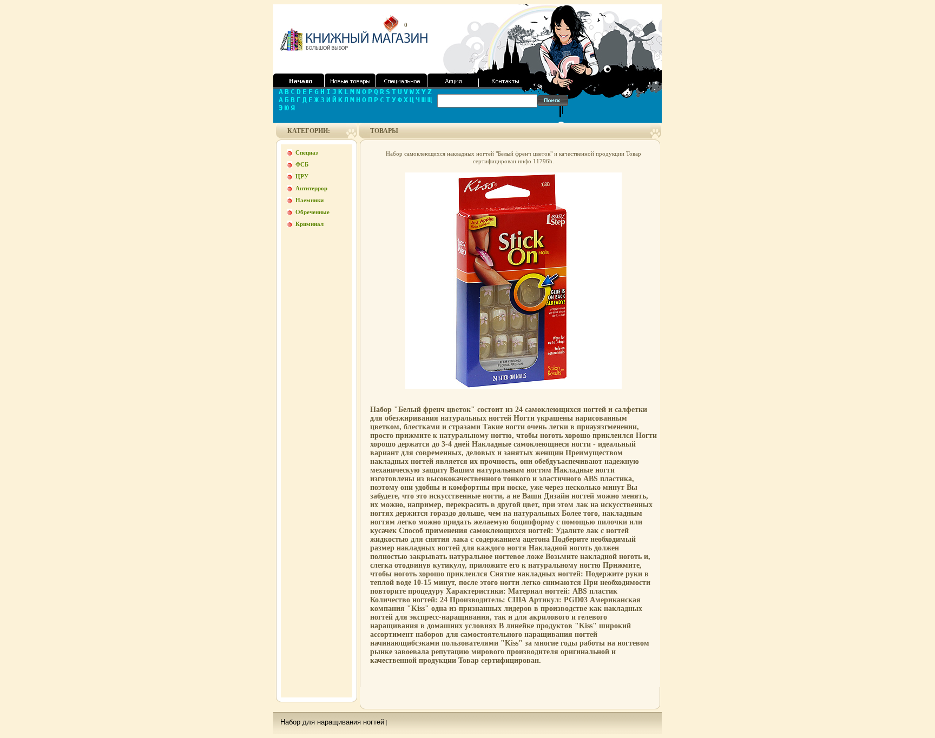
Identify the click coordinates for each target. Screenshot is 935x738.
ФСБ (301, 164)
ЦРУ (301, 176)
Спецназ (306, 152)
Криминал (309, 224)
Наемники (309, 200)
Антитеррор (311, 188)
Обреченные (312, 212)
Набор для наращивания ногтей (332, 722)
